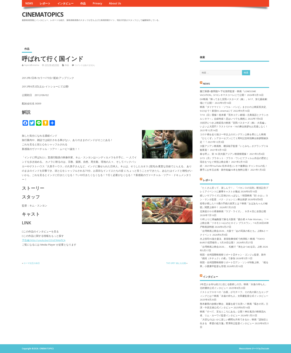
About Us (115, 3)
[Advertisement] (205, 31)
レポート (45, 3)
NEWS (29, 3)
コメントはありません (85, 65)
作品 (83, 3)
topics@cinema (31, 65)
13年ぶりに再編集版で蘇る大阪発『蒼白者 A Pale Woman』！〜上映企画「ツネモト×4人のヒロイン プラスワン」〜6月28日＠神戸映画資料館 (234, 223)
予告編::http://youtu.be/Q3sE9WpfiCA (43, 240)
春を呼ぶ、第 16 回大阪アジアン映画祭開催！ (224, 153)
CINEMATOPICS (42, 14)
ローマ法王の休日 (32, 263)
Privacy (97, 3)
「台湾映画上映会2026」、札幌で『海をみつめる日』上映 (231, 246)
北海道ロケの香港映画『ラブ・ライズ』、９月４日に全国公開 (233, 211)
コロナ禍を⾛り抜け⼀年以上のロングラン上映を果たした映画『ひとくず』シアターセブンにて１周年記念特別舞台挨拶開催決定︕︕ (234, 138)
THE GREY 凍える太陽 (176, 263)
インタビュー (65, 3)
